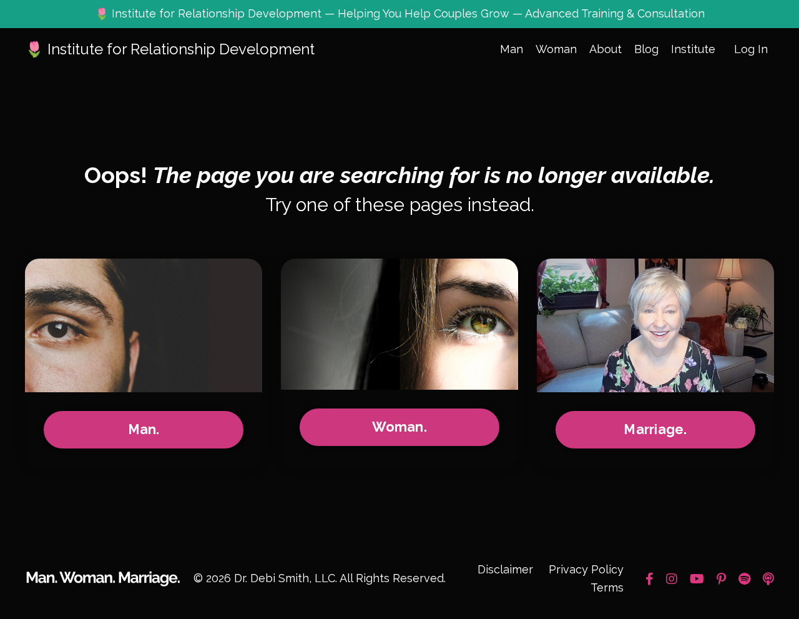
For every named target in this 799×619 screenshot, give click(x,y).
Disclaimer (505, 569)
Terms (607, 587)
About (605, 49)
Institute (693, 49)
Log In (751, 49)
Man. (144, 429)
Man (511, 49)
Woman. (399, 427)
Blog (646, 49)
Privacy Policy (586, 569)
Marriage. (655, 429)
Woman (556, 49)
